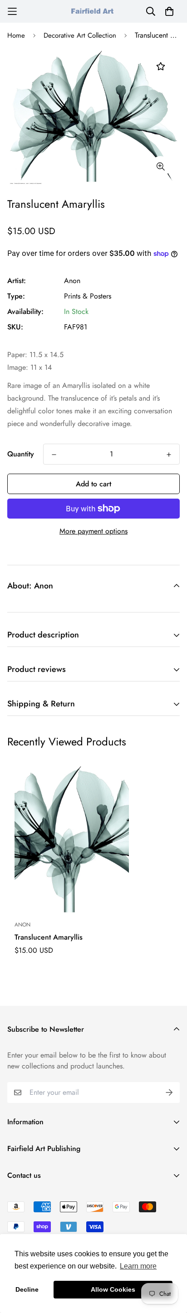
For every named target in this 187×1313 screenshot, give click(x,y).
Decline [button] (27, 1289)
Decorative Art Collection (80, 35)
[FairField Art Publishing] (93, 11)
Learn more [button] (138, 1266)
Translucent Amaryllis (49, 937)
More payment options (93, 531)
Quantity (20, 454)
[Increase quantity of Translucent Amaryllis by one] (168, 454)
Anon (72, 280)
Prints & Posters (87, 296)
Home (16, 35)
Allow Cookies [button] (113, 1289)
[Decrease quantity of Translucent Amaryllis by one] (54, 454)
